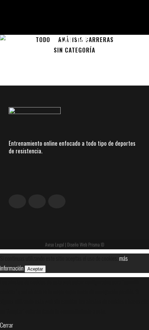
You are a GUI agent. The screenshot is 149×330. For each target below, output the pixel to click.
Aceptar (35, 269)
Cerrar (6, 325)
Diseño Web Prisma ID (85, 244)
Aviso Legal (54, 244)
